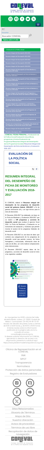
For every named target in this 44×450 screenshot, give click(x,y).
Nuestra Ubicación (23, 420)
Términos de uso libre (23, 427)
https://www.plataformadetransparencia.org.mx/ (23, 343)
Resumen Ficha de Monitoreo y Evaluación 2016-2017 (22, 290)
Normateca (23, 366)
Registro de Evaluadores (23, 373)
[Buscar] (30, 35)
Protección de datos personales (23, 370)
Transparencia (23, 362)
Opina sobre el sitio (11, 40)
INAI (23, 355)
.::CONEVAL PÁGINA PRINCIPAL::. (16, 135)
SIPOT (23, 359)
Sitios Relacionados (23, 408)
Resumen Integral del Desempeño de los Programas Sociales (21, 142)
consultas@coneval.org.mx (22, 334)
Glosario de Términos (23, 412)
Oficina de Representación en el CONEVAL (23, 350)
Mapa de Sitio (22, 416)
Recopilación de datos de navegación (23, 433)
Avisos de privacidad (22, 423)
